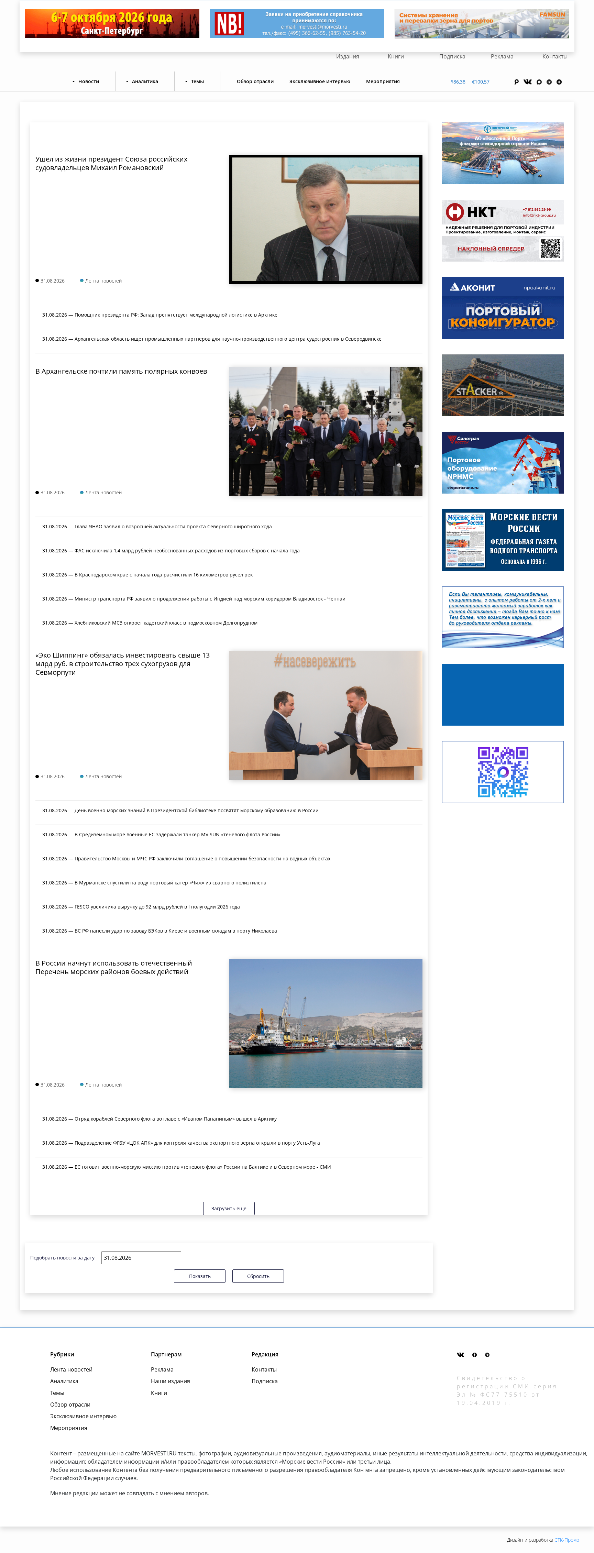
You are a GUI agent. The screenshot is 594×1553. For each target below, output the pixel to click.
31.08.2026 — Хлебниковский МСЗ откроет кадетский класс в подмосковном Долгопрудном (149, 622)
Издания (347, 56)
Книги (396, 56)
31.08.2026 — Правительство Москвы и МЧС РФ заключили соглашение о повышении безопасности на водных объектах (186, 858)
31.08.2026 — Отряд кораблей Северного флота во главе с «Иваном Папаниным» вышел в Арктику (159, 1118)
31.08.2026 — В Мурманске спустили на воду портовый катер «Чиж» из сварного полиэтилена (154, 882)
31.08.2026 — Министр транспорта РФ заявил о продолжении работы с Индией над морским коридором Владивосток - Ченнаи (193, 598)
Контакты (555, 56)
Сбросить (258, 1276)
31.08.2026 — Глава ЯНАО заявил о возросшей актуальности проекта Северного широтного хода (157, 526)
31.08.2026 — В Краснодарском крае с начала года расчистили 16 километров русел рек (147, 574)
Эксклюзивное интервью (319, 81)
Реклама (502, 56)
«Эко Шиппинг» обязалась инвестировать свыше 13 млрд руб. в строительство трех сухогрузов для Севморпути (122, 663)
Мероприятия (383, 81)
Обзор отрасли (255, 81)
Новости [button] (88, 81)
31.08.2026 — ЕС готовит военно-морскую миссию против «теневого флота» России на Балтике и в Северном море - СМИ (186, 1167)
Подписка (452, 56)
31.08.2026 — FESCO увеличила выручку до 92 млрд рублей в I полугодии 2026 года (141, 906)
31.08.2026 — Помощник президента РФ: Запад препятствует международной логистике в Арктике (159, 314)
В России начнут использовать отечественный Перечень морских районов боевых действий (113, 967)
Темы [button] (197, 81)
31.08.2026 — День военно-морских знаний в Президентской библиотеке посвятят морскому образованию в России (180, 810)
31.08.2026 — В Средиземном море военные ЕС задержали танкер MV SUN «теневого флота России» (161, 834)
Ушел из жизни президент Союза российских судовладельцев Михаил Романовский (111, 163)
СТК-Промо (566, 1540)
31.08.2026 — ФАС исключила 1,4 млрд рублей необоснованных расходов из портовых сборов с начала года (171, 550)
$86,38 (458, 81)
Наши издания (170, 1381)
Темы (57, 1393)
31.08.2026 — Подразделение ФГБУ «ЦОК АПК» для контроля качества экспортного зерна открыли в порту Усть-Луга (181, 1142)
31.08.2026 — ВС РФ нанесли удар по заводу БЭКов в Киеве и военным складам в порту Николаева (159, 930)
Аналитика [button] (145, 81)
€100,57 (481, 81)
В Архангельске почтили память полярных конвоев (121, 371)
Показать (200, 1276)
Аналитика (64, 1381)
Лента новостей (71, 1369)
